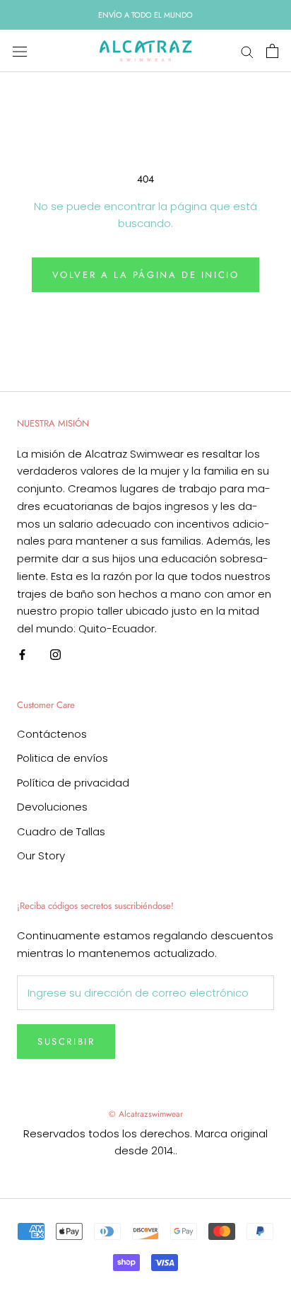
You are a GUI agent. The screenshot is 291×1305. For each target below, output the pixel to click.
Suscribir (66, 1041)
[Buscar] (247, 51)
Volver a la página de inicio (145, 275)
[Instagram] (55, 654)
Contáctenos (52, 733)
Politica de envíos (62, 757)
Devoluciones (52, 806)
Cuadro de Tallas (61, 831)
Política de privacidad (73, 782)
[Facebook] (22, 654)
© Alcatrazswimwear (146, 1114)
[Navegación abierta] (20, 51)
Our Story (41, 855)
